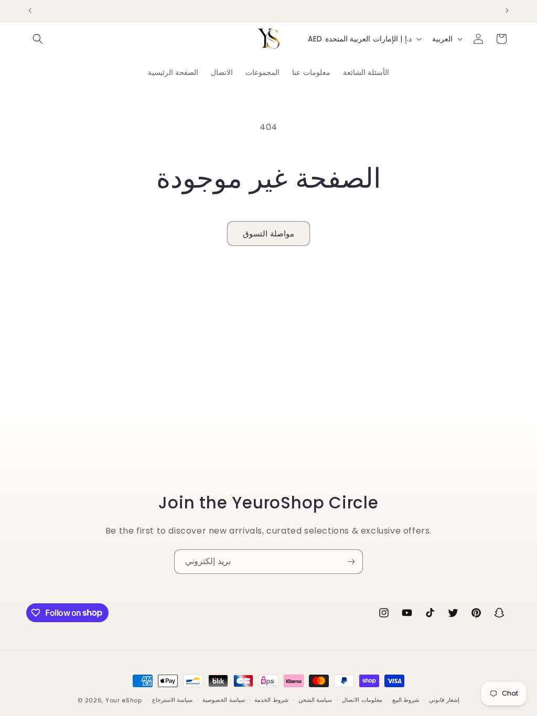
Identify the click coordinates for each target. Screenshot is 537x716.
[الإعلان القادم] (507, 10)
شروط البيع (406, 700)
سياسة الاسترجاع (172, 700)
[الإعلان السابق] (29, 10)
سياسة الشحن (315, 700)
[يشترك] (350, 561)
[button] (37, 38)
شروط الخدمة (271, 700)
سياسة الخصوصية (223, 700)
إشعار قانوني (444, 700)
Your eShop (123, 700)
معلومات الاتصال (362, 700)
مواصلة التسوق (268, 233)
